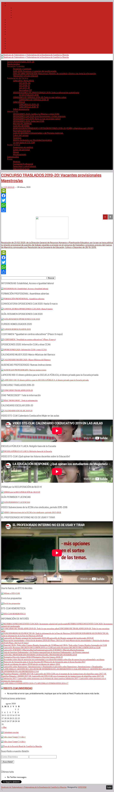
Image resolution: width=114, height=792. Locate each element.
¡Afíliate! (11, 31)
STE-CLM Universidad (16, 24)
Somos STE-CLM (20, 8)
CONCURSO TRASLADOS (23, 80)
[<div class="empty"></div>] (10, 732)
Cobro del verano (20, 135)
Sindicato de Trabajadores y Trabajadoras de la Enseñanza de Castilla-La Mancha (33, 787)
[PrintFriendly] (57, 190)
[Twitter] (57, 200)
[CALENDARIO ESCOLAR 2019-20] (16, 411)
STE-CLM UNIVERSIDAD (20, 688)
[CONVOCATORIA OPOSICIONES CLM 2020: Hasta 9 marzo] (27, 309)
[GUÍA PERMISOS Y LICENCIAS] (15, 502)
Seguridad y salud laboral (24, 166)
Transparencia (19, 17)
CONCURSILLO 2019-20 (29, 104)
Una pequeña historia (22, 10)
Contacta (11, 34)
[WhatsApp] (57, 205)
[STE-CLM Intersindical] (35, 55)
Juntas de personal (21, 149)
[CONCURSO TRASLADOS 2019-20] (17, 390)
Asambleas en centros (23, 147)
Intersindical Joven (21, 168)
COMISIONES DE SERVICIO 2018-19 (34, 99)
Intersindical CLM (14, 22)
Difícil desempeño (21, 109)
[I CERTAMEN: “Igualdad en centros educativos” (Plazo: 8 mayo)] (28, 339)
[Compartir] (57, 209)
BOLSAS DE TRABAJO (22, 123)
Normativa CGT (25, 90)
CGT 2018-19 (24, 85)
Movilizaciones (19, 154)
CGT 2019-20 (24, 83)
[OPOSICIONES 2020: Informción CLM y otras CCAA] (24, 349)
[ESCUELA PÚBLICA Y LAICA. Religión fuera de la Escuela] (26, 451)
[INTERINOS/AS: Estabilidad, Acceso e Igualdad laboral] (24, 288)
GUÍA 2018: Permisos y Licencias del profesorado (34, 71)
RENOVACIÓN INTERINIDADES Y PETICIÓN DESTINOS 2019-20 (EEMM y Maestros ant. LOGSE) (53, 128)
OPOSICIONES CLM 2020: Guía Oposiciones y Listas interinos (39, 116)
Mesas (16, 152)
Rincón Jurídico (13, 64)
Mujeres (16, 161)
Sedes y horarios (14, 20)
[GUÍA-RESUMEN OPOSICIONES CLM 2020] (20, 319)
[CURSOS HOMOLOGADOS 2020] (16, 329)
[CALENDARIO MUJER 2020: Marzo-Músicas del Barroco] (26, 360)
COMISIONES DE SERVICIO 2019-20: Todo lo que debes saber (39, 97)
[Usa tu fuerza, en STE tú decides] (10, 593)
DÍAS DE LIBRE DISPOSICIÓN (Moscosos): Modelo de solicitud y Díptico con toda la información (54, 73)
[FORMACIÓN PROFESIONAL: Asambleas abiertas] (22, 299)
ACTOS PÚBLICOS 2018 (29, 95)
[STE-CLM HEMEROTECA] (13, 614)
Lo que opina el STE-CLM (24, 142)
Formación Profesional (23, 164)
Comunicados (13, 157)
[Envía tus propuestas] (10, 603)
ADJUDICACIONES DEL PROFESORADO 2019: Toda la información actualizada (46, 92)
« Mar (4, 727)
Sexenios (17, 138)
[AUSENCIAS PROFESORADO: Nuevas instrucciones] (23, 370)
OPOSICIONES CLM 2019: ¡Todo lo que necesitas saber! (37, 118)
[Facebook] (57, 195)
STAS (9, 27)
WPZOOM (82, 787)
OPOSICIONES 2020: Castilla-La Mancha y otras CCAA (36, 114)
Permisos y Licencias (22, 69)
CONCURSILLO (19, 102)
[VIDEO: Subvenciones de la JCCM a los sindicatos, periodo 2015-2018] (31, 512)
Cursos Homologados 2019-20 (20, 3)
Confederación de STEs (17, 29)
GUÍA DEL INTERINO (21, 126)
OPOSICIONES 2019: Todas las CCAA (28, 121)
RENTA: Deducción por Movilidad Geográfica (32, 140)
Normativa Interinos (22, 130)
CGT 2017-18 (24, 88)
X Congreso (18, 12)
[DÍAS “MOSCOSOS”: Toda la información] (19, 400)
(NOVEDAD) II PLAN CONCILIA (25, 76)
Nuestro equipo (20, 15)
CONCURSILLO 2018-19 (28, 107)
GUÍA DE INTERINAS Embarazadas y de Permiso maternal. (38, 133)
